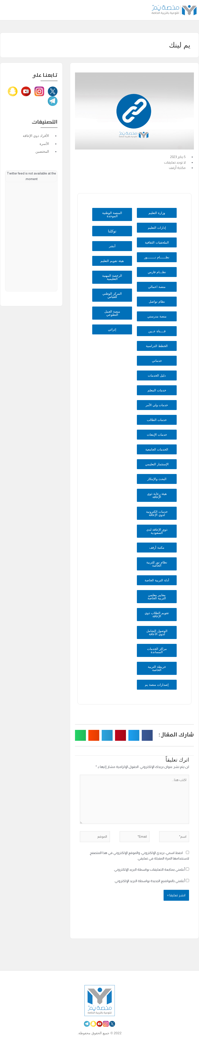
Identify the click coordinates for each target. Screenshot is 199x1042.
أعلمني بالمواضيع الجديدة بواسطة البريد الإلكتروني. (149, 881)
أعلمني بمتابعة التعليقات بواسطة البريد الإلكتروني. (149, 869)
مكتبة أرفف (177, 168)
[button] (6, 10)
